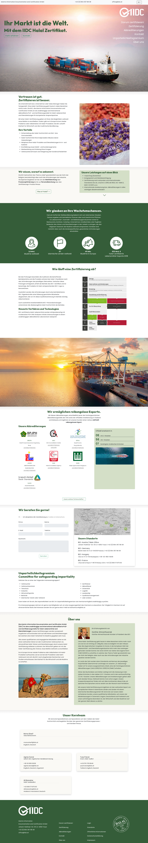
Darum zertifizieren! (132, 22)
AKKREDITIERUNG (29, 448)
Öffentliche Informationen (96, 832)
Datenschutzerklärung (95, 836)
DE (139, 2)
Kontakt (139, 34)
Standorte (91, 827)
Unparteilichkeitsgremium (128, 38)
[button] (104, 196)
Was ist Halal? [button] (42, 191)
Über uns (138, 42)
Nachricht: (22, 539)
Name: (47, 522)
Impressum (91, 840)
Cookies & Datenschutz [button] (56, 517)
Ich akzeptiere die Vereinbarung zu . (44, 517)
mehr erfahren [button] (12, 35)
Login (89, 823)
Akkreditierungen (134, 30)
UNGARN (54, 447)
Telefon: (47, 530)
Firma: (20, 522)
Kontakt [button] (26, 35)
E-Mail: (20, 530)
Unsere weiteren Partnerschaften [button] (73, 499)
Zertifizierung (136, 26)
